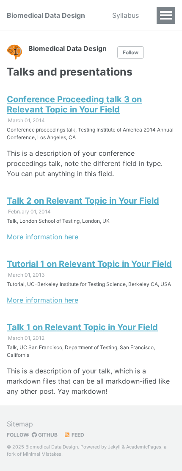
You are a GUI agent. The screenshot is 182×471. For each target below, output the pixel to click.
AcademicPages (143, 447)
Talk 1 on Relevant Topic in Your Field (82, 327)
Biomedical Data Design (46, 15)
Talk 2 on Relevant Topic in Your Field (83, 201)
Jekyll (114, 447)
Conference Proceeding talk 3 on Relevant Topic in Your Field (74, 104)
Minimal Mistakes (42, 454)
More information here (42, 237)
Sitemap (20, 424)
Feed (77, 435)
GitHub (47, 435)
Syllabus (125, 15)
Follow (130, 52)
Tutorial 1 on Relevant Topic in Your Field (89, 264)
